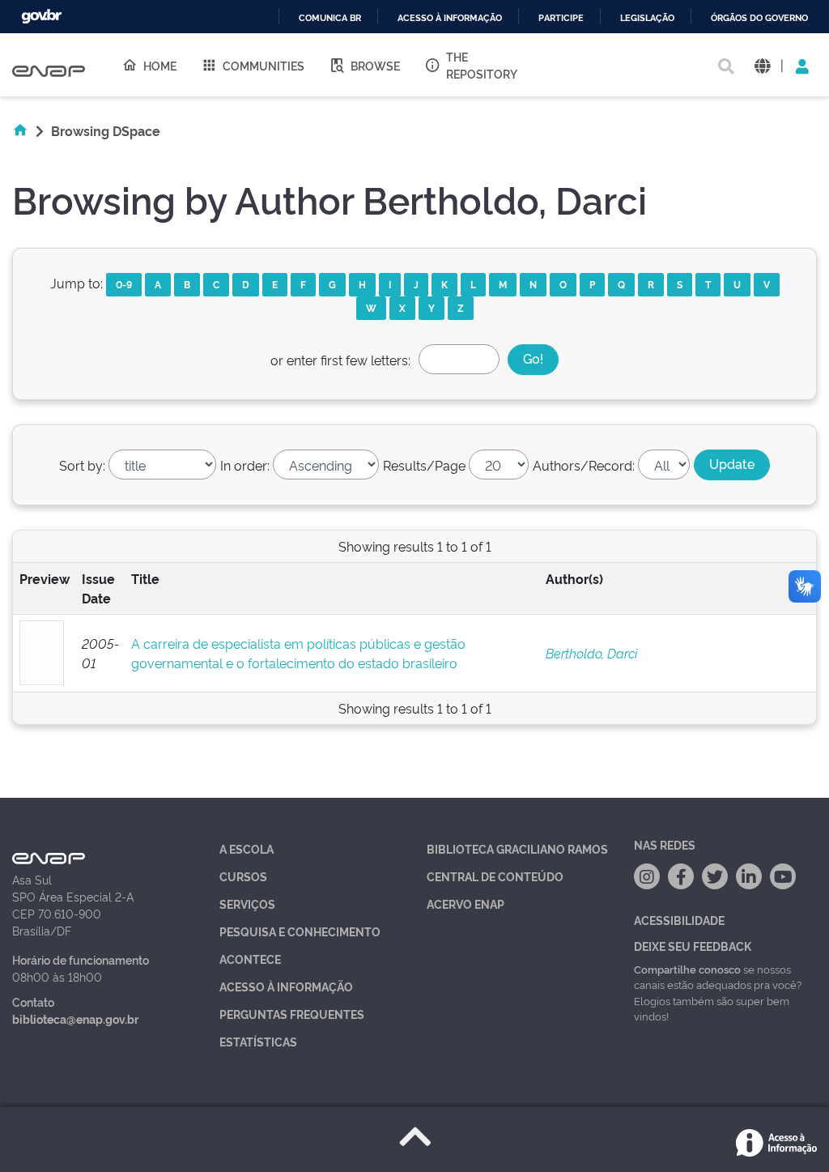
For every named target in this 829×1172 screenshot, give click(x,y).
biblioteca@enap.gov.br (75, 1018)
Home (159, 65)
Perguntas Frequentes (291, 1013)
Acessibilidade (679, 919)
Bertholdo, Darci (591, 653)
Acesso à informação (449, 18)
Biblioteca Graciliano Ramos (517, 848)
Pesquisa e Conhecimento (299, 931)
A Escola (246, 848)
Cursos (243, 876)
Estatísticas (258, 1041)
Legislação (647, 18)
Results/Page (424, 465)
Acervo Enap (465, 903)
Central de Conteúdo (495, 876)
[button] (762, 65)
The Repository (481, 65)
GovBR (41, 16)
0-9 (124, 284)
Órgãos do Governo (759, 18)
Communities (263, 65)
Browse (375, 65)
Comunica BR (330, 18)
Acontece (250, 958)
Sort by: (82, 465)
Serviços (247, 903)
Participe (561, 18)
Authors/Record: (584, 465)
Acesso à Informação (286, 986)
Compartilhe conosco (687, 968)
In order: (245, 465)
